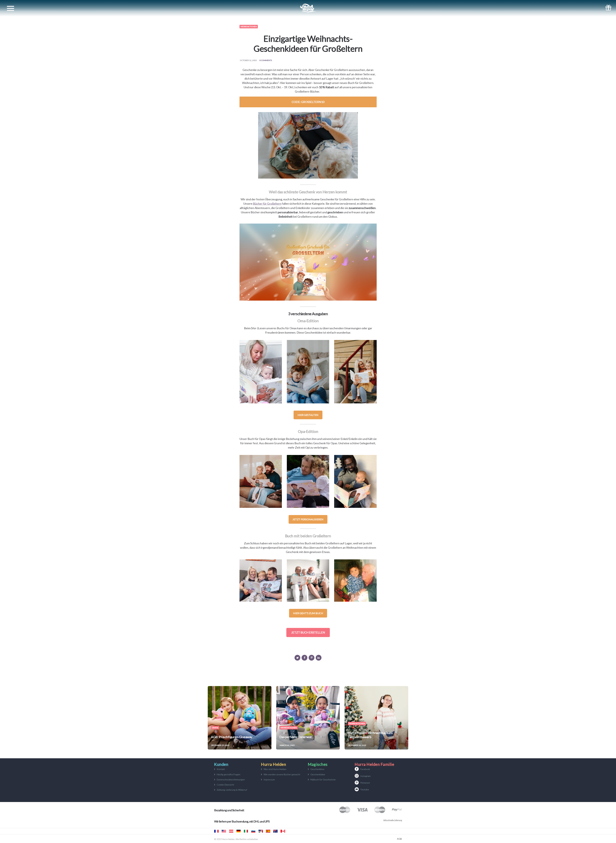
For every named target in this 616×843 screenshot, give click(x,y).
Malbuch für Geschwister (323, 779)
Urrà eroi (246, 831)
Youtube (364, 789)
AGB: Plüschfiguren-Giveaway (231, 737)
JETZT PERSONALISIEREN (308, 519)
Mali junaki (253, 831)
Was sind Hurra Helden (275, 769)
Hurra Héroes (260, 831)
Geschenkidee (317, 774)
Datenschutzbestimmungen (231, 779)
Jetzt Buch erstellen (308, 632)
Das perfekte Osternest (295, 737)
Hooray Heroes (224, 831)
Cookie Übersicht (225, 784)
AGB (399, 839)
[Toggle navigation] (10, 8)
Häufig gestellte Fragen (228, 774)
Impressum (269, 779)
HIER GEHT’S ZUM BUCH (308, 613)
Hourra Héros (216, 831)
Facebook (365, 769)
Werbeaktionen (248, 26)
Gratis (215, 728)
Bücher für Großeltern (267, 203)
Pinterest (365, 782)
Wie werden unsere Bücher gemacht (282, 774)
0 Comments (265, 60)
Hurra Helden (231, 831)
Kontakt (221, 769)
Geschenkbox (317, 769)
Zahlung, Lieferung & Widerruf (232, 789)
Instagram (365, 776)
